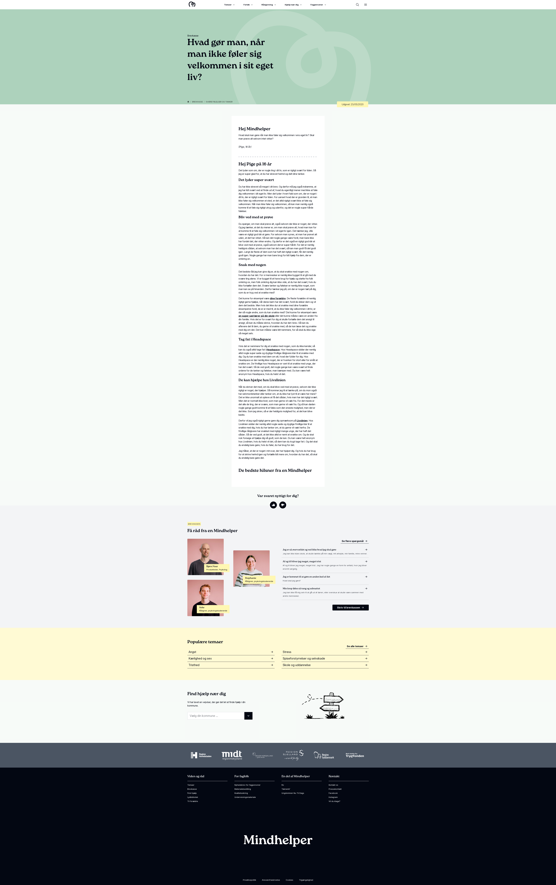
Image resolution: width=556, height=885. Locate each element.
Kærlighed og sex (200, 658)
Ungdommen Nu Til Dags (293, 793)
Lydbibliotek (192, 797)
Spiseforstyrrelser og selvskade (304, 658)
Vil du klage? (334, 801)
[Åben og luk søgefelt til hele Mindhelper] (357, 4)
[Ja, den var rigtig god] (273, 505)
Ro (283, 785)
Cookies (289, 880)
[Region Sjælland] (293, 755)
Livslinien (302, 420)
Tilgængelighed (306, 880)
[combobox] (219, 716)
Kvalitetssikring (241, 793)
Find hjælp (192, 793)
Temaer (190, 785)
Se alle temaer (355, 646)
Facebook (333, 793)
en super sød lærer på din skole (257, 315)
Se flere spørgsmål (353, 541)
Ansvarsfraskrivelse (271, 880)
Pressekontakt (335, 789)
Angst (192, 652)
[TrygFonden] (355, 755)
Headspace (273, 349)
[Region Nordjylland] (262, 755)
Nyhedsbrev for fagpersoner (247, 785)
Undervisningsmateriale (245, 797)
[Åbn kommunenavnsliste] (248, 716)
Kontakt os (333, 785)
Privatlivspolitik (249, 880)
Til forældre (192, 801)
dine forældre (278, 298)
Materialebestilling (242, 789)
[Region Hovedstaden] (201, 755)
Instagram (333, 797)
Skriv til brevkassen (348, 607)
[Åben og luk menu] (365, 4)
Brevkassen (194, 524)
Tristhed (194, 665)
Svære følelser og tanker (219, 102)
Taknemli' (286, 789)
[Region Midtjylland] (232, 755)
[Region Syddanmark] (324, 755)
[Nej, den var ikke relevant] (282, 505)
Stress (287, 652)
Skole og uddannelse (297, 665)
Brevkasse (197, 102)
